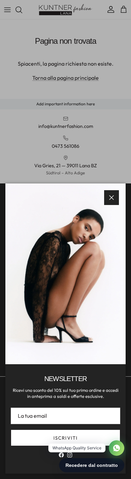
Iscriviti (65, 438)
